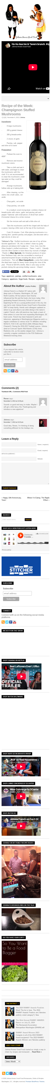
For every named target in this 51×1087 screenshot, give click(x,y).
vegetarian (40, 279)
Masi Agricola (15, 253)
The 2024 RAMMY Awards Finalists (30, 1008)
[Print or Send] (29, 272)
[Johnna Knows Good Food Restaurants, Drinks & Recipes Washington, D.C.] (26, 39)
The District (11, 1004)
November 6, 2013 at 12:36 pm (13, 401)
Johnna (22, 117)
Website (40, 459)
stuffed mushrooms (29, 276)
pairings (18, 276)
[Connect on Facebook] (12, 370)
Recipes (32, 279)
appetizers (10, 276)
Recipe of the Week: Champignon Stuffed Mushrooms (18, 110)
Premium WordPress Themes (35, 1081)
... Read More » (36, 1052)
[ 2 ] (5, 117)
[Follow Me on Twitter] (9, 370)
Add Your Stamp (13, 1045)
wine (39, 276)
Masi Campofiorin (26, 260)
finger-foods (23, 279)
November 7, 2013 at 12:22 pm (13, 422)
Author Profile (30, 286)
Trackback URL (7, 391)
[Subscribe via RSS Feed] (5, 370)
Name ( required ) (43, 444)
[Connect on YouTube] (16, 370)
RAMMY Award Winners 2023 (27, 1033)
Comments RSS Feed (20, 391)
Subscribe (8, 588)
